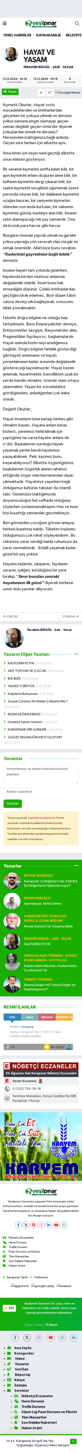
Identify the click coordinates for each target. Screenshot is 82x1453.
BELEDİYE (73, 35)
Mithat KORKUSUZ (38, 875)
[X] (25, 1224)
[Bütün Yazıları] (76, 654)
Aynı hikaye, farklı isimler (43, 903)
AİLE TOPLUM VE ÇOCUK (27, 671)
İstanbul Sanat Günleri (25, 722)
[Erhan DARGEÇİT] (12, 901)
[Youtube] (56, 1224)
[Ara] (77, 24)
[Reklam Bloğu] (41, 1146)
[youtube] (50, 1338)
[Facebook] (18, 1224)
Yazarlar (21, 1364)
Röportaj (22, 1375)
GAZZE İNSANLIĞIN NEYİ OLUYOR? (35, 737)
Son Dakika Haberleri (23, 1261)
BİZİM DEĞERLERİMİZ (24, 714)
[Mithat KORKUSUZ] (12, 880)
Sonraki (69, 616)
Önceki (11, 616)
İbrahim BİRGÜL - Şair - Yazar (48, 67)
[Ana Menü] (5, 23)
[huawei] (64, 1287)
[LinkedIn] (48, 1224)
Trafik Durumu (18, 1247)
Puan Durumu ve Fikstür (24, 1251)
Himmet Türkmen (38, 979)
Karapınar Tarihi (17, 1277)
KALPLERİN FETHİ (21, 663)
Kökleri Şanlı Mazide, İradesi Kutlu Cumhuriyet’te (50, 968)
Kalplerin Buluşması (23, 694)
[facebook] (15, 1338)
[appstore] (20, 1287)
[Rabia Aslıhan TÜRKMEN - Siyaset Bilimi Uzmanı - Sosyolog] (12, 962)
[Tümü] (76, 866)
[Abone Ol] (67, 92)
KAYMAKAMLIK (48, 35)
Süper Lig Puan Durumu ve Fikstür (49, 1412)
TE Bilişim (51, 1324)
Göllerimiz (41, 1277)
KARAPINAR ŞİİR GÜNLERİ (27, 729)
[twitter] (27, 1338)
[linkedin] (74, 1338)
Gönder (13, 803)
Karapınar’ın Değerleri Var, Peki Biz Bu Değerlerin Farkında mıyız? (51, 884)
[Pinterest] (33, 1224)
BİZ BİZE (14, 678)
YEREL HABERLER (17, 35)
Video (19, 1358)
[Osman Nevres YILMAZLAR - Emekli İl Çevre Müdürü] (12, 921)
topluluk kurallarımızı (42, 817)
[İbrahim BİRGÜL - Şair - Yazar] (11, 54)
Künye (19, 1380)
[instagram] (38, 1338)
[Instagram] (41, 1224)
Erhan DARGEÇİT (37, 898)
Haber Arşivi (17, 1265)
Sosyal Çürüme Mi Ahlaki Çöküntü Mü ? (38, 701)
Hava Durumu (18, 1242)
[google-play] (43, 1287)
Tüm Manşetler (19, 1256)
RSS (11, 1308)
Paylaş (12, 91)
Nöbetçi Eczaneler (21, 1237)
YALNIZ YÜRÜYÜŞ (21, 686)
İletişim (20, 1385)
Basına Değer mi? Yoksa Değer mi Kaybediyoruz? (50, 987)
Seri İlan (21, 1369)
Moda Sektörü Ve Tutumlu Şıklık (48, 926)
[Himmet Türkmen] (12, 984)
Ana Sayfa (22, 1348)
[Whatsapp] (63, 1224)
